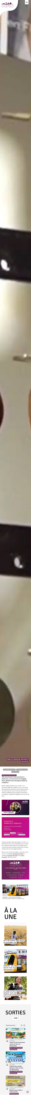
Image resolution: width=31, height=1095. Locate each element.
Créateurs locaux (22, 769)
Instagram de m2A (12, 855)
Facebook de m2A (17, 853)
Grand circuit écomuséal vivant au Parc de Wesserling (17, 1044)
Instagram (7, 834)
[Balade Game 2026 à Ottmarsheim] (15, 1081)
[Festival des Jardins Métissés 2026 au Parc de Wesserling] (15, 1057)
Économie (16, 771)
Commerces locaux (10, 769)
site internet (21, 834)
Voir (16, 1018)
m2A (24, 872)
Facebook (13, 833)
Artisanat (9, 872)
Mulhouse (21, 874)
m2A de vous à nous (12, 874)
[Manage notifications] (27, 1092)
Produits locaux (13, 877)
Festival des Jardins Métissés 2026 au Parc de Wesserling (16, 1068)
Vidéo (20, 877)
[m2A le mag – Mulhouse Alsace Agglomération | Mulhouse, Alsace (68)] (11, 4)
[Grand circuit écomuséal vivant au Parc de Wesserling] (15, 1033)
